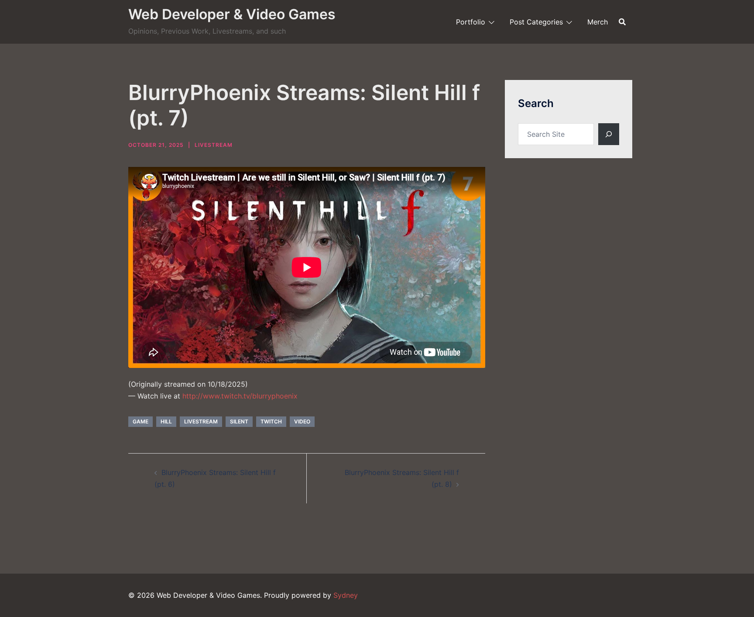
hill (166, 421)
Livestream (214, 145)
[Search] (608, 134)
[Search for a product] (622, 21)
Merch (597, 21)
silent (239, 421)
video (302, 421)
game (140, 421)
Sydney (345, 595)
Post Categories (536, 21)
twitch (271, 421)
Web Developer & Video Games (232, 14)
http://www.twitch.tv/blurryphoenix (240, 396)
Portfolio (470, 21)
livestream (201, 421)
